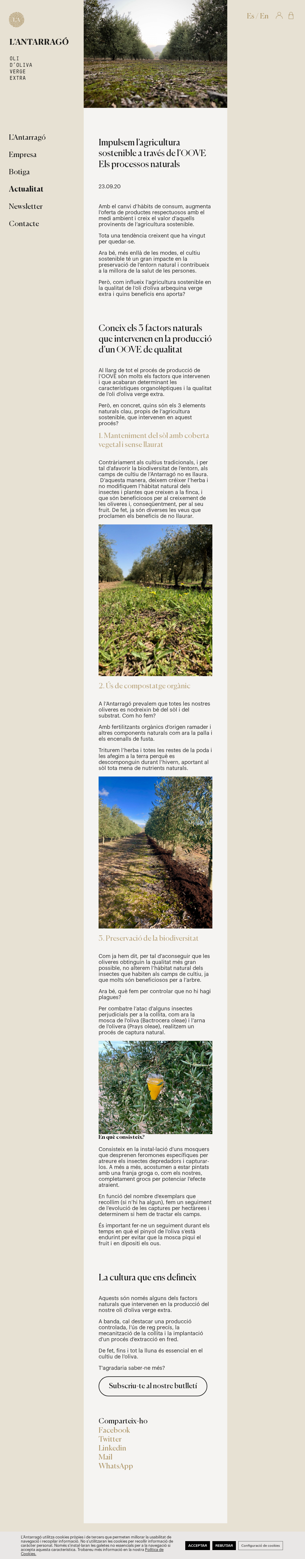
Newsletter (26, 207)
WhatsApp (116, 1466)
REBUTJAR (224, 1545)
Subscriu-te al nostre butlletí (153, 1386)
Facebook (114, 1430)
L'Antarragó (27, 138)
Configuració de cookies (260, 1545)
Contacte (24, 224)
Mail (105, 1457)
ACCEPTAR (197, 1545)
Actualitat (26, 189)
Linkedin (112, 1448)
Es (250, 16)
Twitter (110, 1439)
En (264, 16)
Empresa (23, 155)
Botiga (19, 172)
